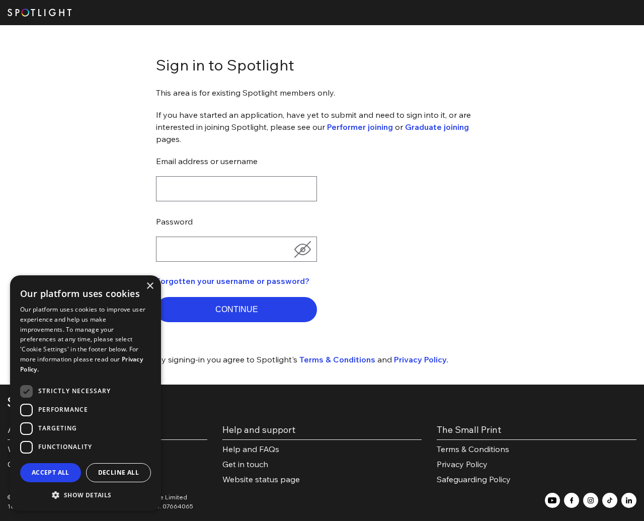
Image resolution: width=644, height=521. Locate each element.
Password (174, 221)
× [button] (149, 286)
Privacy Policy (462, 464)
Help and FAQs (250, 449)
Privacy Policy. (421, 359)
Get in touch (245, 464)
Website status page (261, 479)
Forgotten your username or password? (232, 281)
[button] (236, 309)
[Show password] (302, 249)
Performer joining (360, 127)
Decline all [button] (118, 472)
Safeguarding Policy (474, 479)
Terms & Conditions (337, 359)
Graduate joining (437, 127)
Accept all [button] (50, 472)
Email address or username (207, 161)
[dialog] (85, 393)
